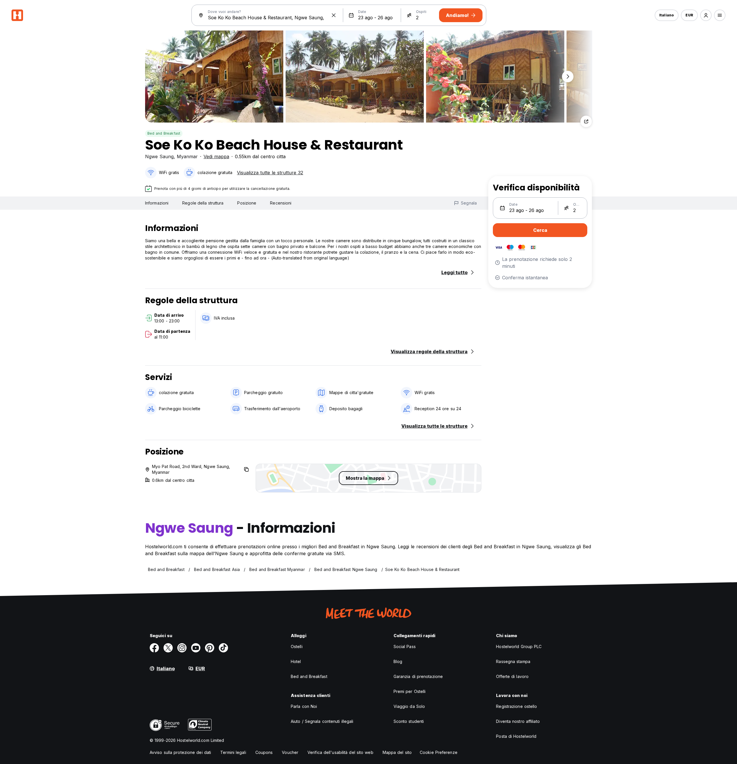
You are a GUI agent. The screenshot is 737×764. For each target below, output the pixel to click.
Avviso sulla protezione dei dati (180, 752)
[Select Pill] (706, 15)
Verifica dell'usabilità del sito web (340, 752)
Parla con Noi (304, 706)
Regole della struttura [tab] (202, 202)
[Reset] (334, 15)
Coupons (264, 752)
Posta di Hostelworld (516, 736)
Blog (398, 661)
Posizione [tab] (246, 202)
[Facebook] (154, 647)
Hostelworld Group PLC (519, 646)
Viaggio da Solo (409, 706)
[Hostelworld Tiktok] (223, 647)
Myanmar (187, 156)
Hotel (296, 661)
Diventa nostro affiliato (518, 721)
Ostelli (297, 646)
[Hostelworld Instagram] (182, 647)
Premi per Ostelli (410, 691)
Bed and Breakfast (163, 133)
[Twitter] (168, 647)
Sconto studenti (409, 721)
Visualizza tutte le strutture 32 (270, 172)
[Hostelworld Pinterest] (209, 647)
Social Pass (405, 646)
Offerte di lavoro (512, 676)
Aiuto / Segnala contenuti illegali (322, 721)
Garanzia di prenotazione (418, 676)
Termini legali (233, 752)
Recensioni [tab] (280, 202)
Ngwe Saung (159, 156)
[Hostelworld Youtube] (195, 647)
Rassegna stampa (513, 661)
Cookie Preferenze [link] (438, 752)
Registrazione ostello (516, 706)
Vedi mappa (216, 156)
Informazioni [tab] (156, 202)
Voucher (290, 752)
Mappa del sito (397, 752)
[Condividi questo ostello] (586, 121)
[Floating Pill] (567, 76)
